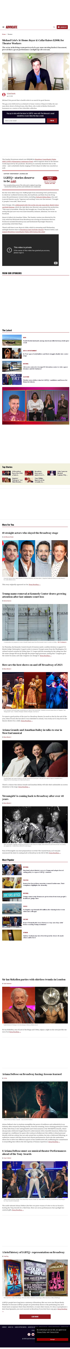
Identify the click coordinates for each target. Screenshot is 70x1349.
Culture (25, 919)
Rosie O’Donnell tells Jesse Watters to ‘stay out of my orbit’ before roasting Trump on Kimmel (43, 923)
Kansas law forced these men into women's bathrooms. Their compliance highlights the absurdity (43, 884)
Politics (25, 880)
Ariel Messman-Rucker (8, 537)
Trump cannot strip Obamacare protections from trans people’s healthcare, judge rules (44, 897)
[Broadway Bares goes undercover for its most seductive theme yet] (29, 473)
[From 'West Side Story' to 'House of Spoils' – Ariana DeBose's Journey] (35, 1100)
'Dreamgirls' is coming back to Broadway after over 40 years (33, 797)
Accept (52, 1339)
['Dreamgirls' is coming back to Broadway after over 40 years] (35, 824)
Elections (26, 377)
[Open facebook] (29, 1334)
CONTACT (4, 1327)
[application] (35, 406)
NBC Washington (62, 642)
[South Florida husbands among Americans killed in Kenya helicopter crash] (12, 340)
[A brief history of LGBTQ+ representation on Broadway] (35, 1278)
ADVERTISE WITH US (33, 1327)
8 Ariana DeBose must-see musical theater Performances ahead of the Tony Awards (34, 1152)
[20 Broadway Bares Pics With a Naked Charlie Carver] (6, 473)
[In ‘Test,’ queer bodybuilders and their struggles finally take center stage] (12, 353)
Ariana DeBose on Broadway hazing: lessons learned (32, 1074)
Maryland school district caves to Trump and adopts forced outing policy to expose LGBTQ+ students (43, 871)
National (26, 364)
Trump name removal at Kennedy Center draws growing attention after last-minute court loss (34, 595)
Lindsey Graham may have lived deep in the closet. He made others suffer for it (43, 937)
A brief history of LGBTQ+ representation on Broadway (33, 1252)
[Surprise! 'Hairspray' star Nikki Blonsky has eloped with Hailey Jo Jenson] (6, 480)
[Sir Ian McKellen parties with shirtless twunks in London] (35, 1005)
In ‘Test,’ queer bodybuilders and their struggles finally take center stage (45, 355)
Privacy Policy (41, 1332)
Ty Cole (5, 1078)
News (24, 337)
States (25, 906)
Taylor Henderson (7, 983)
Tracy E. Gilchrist (7, 1158)
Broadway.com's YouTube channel (32, 230)
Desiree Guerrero (7, 601)
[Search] (54, 27)
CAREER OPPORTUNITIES (20, 1327)
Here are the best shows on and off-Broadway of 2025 (32, 664)
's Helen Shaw (43, 197)
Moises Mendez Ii (7, 669)
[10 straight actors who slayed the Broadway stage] (35, 558)
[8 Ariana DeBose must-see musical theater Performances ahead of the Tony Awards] (35, 1179)
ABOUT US (10, 1327)
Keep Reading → (34, 584)
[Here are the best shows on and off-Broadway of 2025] (35, 690)
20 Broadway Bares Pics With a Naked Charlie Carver (17, 474)
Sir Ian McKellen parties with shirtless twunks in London (33, 979)
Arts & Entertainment (30, 351)
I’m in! (52, 121)
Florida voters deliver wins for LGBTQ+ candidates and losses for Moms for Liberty (45, 381)
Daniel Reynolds (11, 93)
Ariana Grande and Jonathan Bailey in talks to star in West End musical (32, 731)
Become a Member (50, 178)
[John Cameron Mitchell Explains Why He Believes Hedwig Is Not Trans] (51, 473)
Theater (10, 34)
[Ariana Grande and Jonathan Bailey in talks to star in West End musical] (35, 758)
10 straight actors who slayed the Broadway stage (30, 533)
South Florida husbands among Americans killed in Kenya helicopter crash (46, 342)
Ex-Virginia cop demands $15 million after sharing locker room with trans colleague (44, 910)
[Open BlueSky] (33, 1334)
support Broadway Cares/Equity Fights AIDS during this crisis (23, 232)
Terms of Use (54, 1332)
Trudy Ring (6, 1256)
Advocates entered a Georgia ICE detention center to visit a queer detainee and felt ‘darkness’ (45, 368)
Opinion (25, 932)
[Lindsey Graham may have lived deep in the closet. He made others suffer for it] (12, 935)
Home (4, 34)
